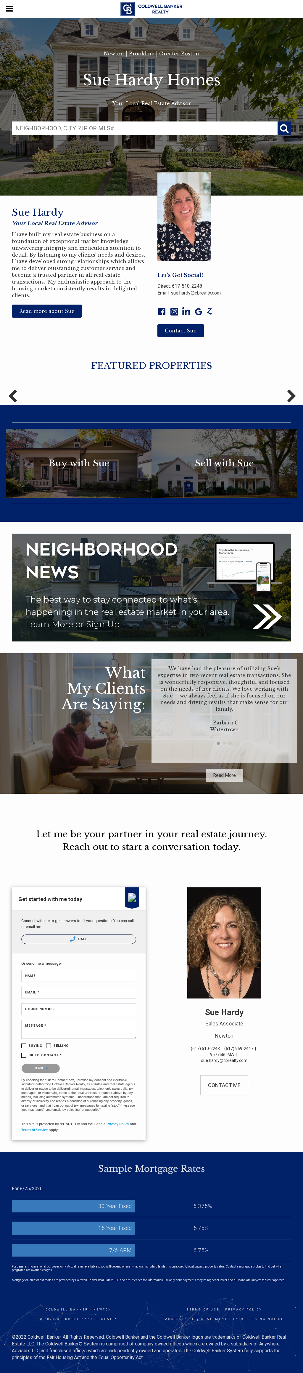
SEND (39, 1068)
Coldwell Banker (67, 1309)
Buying (35, 1046)
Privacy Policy (118, 1124)
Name (30, 976)
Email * (32, 992)
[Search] (284, 128)
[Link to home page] (151, 9)
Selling (61, 1046)
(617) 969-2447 (238, 1048)
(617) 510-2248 (205, 1048)
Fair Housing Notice (258, 1319)
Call (82, 939)
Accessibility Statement (196, 1319)
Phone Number (40, 1009)
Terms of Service (34, 1130)
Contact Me (224, 1085)
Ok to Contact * (45, 1055)
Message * (35, 1026)
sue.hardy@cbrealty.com (196, 293)
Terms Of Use (203, 1309)
